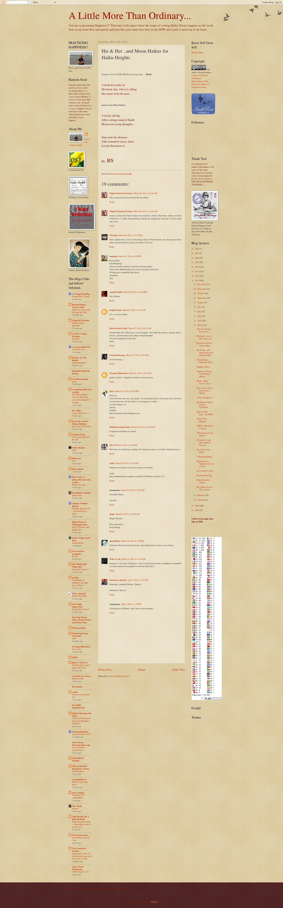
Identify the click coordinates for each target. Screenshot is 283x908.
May (199, 316)
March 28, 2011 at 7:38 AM (127, 463)
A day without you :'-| (80, 413)
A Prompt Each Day (81, 293)
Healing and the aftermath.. (78, 324)
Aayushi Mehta (116, 291)
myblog (75, 577)
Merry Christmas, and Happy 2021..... (80, 528)
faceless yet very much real (81, 695)
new (73, 460)
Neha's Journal (78, 593)
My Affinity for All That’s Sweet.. (204, 488)
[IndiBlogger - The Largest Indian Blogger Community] (203, 113)
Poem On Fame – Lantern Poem (79, 748)
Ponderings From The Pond (80, 634)
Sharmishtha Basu (80, 731)
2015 (197, 262)
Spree (112, 391)
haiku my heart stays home (80, 783)
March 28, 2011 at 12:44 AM (143, 426)
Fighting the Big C (79, 362)
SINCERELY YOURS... (78, 759)
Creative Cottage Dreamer (79, 335)
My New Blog (197, 52)
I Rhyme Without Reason (80, 504)
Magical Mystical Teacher (121, 193)
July (199, 306)
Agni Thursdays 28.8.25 (81, 734)
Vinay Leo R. (115, 558)
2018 (197, 248)
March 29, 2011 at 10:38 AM (132, 490)
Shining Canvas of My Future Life (204, 337)
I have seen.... (77, 649)
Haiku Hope (77, 495)
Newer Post (105, 669)
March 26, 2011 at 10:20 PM (135, 291)
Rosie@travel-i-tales (118, 328)
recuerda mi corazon (81, 675)
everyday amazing (80, 378)
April (199, 320)
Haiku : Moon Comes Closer (204, 382)
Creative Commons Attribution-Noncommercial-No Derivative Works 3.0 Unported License (200, 81)
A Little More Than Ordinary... (130, 15)
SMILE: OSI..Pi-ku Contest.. (205, 427)
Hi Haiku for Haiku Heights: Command (205, 405)
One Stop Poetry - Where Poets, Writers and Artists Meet (82, 620)
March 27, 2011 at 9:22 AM (140, 373)
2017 (197, 253)
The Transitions (78, 771)
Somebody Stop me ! (80, 569)
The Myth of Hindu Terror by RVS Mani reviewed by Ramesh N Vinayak (81, 398)
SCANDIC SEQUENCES (78, 706)
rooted (75, 692)
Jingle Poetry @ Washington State (79, 523)
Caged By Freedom (80, 320)
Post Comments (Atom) (119, 676)
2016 (197, 257)
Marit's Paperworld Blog (81, 539)
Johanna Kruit (77, 543)
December (202, 284)
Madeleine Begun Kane (119, 426)
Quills (75, 657)
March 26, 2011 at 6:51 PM (130, 256)
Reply (111, 201)
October (201, 293)
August (200, 302)
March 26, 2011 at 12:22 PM (130, 235)
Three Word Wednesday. (77, 868)
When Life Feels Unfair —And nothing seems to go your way (81, 824)
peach (74, 381)
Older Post (178, 669)
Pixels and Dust (79, 627)
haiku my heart (78, 678)
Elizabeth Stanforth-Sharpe (81, 372)
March (200, 325)
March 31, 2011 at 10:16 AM (133, 558)
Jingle (112, 514)
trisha (112, 463)
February (201, 495)
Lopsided (75, 338)
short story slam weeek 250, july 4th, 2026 (81, 311)
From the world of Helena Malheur (80, 422)
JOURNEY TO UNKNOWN (78, 796)
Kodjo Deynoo (115, 310)
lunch (74, 638)
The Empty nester (80, 835)
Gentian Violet (78, 434)
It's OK (75, 556)
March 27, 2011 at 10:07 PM (127, 391)
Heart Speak (77, 468)
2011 (197, 280)
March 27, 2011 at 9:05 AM (137, 355)
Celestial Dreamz (117, 355)
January (200, 499)
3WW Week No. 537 (80, 871)
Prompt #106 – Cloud (80, 296)
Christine (113, 235)
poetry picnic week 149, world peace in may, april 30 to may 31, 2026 (82, 856)
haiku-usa (76, 458)
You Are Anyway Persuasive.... (204, 330)
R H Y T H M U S (80, 662)
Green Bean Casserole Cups (80, 838)
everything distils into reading (81, 390)
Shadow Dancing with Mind (81, 714)
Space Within (78, 792)
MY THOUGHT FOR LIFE (79, 565)
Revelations (77, 686)
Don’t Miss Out (78, 349)
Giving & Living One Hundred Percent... (204, 442)
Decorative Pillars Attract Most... (204, 344)
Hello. (74, 450)
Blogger (154, 901)
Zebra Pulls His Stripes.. (203, 481)
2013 (197, 271)
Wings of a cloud (78, 484)
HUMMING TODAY (81, 492)
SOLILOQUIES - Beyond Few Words (80, 767)
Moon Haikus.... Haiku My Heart (205, 361)
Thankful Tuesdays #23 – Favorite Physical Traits (81, 511)
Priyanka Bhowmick (118, 373)
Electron (75, 808)
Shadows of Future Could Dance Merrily (204, 374)
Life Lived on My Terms (81, 426)
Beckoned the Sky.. (205, 475)
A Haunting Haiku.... (205, 456)
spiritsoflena (114, 540)
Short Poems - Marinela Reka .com (81, 743)
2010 (197, 505)
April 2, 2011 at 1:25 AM (137, 579)
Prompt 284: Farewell (80, 609)
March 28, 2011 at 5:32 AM (125, 445)
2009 (197, 510)
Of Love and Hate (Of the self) (80, 438)
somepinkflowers (79, 779)
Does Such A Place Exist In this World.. (205, 390)
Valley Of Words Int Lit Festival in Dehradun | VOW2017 (81, 721)
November (202, 288)
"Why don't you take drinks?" (205, 434)
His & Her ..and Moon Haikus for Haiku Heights (205, 353)
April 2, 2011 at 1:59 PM (131, 604)
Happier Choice (203, 366)
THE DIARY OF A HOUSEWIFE (80, 818)
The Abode (77, 806)
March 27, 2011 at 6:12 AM (139, 328)
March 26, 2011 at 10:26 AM (145, 193)
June (199, 311)
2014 (197, 266)
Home (142, 669)
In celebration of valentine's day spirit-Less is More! (80, 583)
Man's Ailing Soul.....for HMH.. (205, 413)
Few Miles (76, 410)
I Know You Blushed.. (202, 420)
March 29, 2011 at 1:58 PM (132, 540)
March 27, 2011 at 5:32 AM (134, 310)
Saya (111, 445)
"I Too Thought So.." (205, 397)
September (202, 297)
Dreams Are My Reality (79, 359)
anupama (113, 256)
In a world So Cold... (205, 470)
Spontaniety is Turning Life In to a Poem (205, 464)
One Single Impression (77, 605)
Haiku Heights (78, 447)
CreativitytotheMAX (81, 346)
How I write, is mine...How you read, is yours (81, 479)
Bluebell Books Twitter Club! (79, 306)
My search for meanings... (78, 552)
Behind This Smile (79, 596)
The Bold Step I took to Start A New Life (81, 666)
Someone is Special (117, 579)
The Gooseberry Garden (79, 849)
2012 (197, 275)
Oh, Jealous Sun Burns (203, 451)
